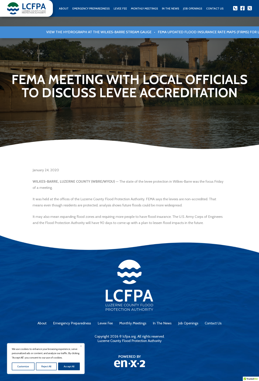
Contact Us (213, 323)
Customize (23, 366)
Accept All (69, 366)
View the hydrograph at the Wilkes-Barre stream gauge (75, 32)
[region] (46, 358)
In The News (170, 8)
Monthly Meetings (144, 8)
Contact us (215, 8)
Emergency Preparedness (91, 8)
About (64, 8)
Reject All (46, 366)
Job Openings (192, 8)
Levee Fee (120, 8)
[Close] (81, 346)
